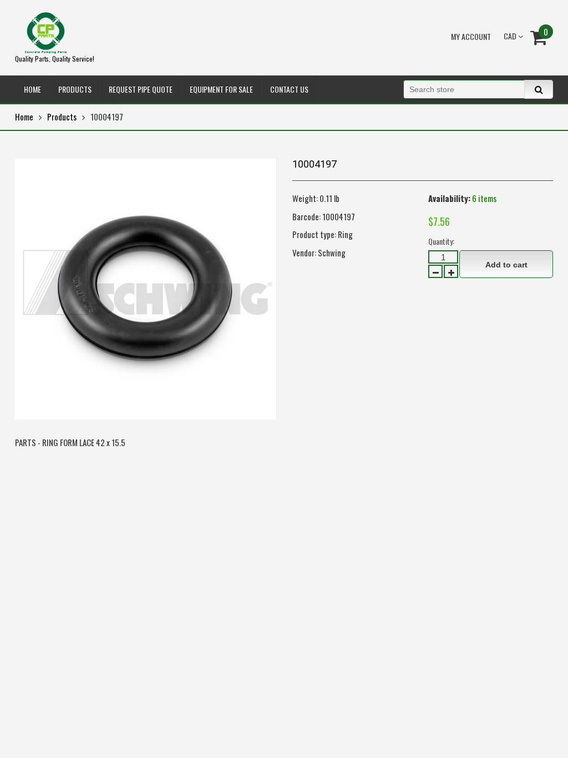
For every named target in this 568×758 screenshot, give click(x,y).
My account (471, 36)
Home (24, 116)
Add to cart (506, 264)
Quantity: (441, 241)
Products (62, 116)
